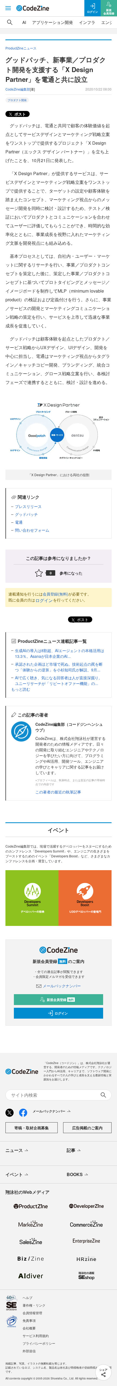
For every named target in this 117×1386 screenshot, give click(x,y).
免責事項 (29, 1320)
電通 (19, 522)
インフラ (87, 22)
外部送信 (29, 1350)
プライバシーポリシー (39, 1343)
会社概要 (29, 1328)
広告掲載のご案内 (87, 1127)
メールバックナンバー (62, 985)
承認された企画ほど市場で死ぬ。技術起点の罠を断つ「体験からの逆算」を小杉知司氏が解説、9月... (59, 666)
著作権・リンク (34, 1305)
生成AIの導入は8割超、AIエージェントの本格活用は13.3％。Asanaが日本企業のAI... (59, 653)
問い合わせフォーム (32, 530)
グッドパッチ (26, 514)
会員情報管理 (32, 1312)
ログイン (44, 600)
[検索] (9, 22)
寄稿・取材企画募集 (31, 1127)
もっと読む (20, 689)
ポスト (19, 114)
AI (24, 22)
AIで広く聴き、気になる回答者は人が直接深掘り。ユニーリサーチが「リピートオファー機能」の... (58, 680)
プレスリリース (28, 506)
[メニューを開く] (8, 8)
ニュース (14, 1150)
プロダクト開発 (17, 100)
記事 (71, 1150)
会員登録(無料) (55, 594)
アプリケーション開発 (52, 22)
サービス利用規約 (36, 1335)
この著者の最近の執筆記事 (58, 792)
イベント (14, 1174)
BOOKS (75, 1174)
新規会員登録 (60, 999)
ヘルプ (27, 1297)
